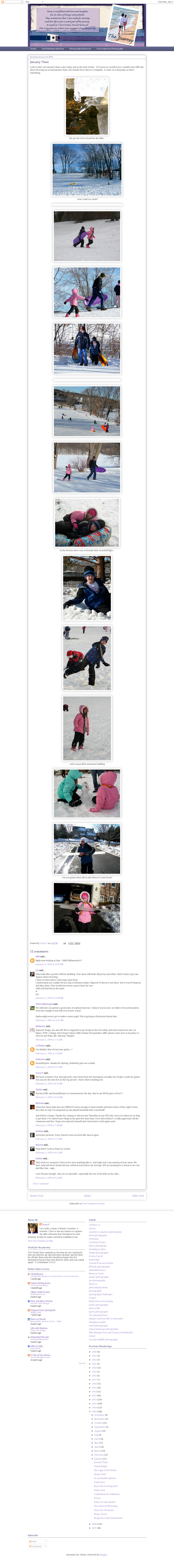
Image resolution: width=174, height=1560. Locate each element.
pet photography (97, 1280)
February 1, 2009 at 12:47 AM (50, 1020)
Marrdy (39, 1145)
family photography (98, 1253)
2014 (94, 1391)
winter (92, 1336)
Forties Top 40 (96, 1256)
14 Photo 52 (94, 1225)
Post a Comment (41, 1183)
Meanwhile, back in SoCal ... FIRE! (46, 1321)
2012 (94, 1399)
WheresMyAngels (44, 1004)
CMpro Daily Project (40, 1292)
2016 (94, 1384)
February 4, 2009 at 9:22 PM (49, 1178)
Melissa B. (40, 1026)
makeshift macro (97, 1270)
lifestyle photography (99, 1266)
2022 (94, 1360)
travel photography (98, 1325)
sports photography (98, 1312)
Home (33, 49)
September (35, 1348)
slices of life (94, 1308)
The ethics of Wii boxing (105, 1506)
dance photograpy (98, 1246)
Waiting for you (37, 1294)
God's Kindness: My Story (53, 49)
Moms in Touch (96, 1273)
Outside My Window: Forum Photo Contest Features (54, 1276)
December (99, 1415)
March (97, 1451)
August (98, 1431)
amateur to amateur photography (105, 1232)
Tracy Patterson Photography (109, 49)
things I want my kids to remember (106, 1318)
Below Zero (99, 1490)
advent (92, 1228)
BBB (38, 956)
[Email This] (69, 943)
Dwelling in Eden (97, 1249)
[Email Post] (64, 943)
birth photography (98, 1235)
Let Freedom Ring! (39, 1285)
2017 (94, 1379)
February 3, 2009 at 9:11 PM (49, 1152)
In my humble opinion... (105, 1478)
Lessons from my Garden (101, 1263)
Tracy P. (39, 1073)
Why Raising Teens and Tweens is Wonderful (111, 1332)
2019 (94, 1372)
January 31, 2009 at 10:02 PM (49, 964)
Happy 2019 (35, 1312)
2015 (94, 1387)
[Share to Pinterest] (79, 943)
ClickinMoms (36, 1274)
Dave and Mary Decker (41, 1301)
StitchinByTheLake (39, 1337)
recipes (92, 1298)
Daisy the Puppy (38, 1330)
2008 (94, 1524)
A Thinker (40, 1045)
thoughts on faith (97, 1322)
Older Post (138, 1195)
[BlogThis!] (72, 943)
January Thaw (101, 1462)
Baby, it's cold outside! (105, 1502)
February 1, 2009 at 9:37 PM (49, 1067)
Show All (82, 1363)
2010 (94, 1407)
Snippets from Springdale (42, 1310)
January (98, 1459)
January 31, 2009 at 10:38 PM (49, 998)
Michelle (40, 1103)
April (97, 1447)
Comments (36, 1546)
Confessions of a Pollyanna (107, 1494)
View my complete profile (40, 1241)
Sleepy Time (100, 1474)
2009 (94, 1411)
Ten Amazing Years (98, 1315)
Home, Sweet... (101, 1514)
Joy (37, 970)
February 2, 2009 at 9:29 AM (49, 1097)
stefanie (39, 1131)
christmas (93, 1239)
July (96, 1435)
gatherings (94, 1259)
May (96, 1443)
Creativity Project (97, 1242)
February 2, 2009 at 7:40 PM (49, 1125)
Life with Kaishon (39, 1328)
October (98, 1423)
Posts (33, 1541)
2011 (94, 1403)
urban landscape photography (103, 1329)
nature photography (99, 1277)
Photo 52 (93, 1284)
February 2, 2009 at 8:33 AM (49, 1083)
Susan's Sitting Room (40, 1283)
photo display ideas (98, 1287)
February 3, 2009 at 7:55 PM (49, 1139)
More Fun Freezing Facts (106, 1486)
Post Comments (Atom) (94, 1203)
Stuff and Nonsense (39, 1339)
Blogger (103, 1554)
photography (95, 1291)
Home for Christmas (104, 1510)
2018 (94, 1375)
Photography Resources (80, 49)
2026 (94, 1352)
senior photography (98, 1305)
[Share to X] (74, 943)
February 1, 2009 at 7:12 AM (49, 1039)
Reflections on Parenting (101, 1301)
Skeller (39, 1089)
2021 (94, 1364)
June (96, 1439)
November (99, 1419)
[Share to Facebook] (76, 943)
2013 (94, 1395)
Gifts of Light (36, 1346)
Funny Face (99, 1482)
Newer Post (36, 1195)
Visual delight (100, 1466)
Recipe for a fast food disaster (108, 1518)
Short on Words (38, 1319)
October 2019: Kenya (39, 1303)
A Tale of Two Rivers (40, 1355)
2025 (94, 1356)
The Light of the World (105, 1470)
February (99, 1455)
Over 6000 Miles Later (40, 1357)
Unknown (40, 1059)
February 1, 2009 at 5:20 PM (49, 1053)
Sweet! (97, 1498)
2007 (94, 1528)
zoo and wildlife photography (103, 1339)
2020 (94, 1368)
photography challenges (100, 1294)
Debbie (39, 1158)
